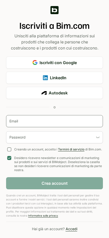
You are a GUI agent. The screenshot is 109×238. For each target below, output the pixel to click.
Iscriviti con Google (58, 62)
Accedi (71, 229)
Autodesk (58, 92)
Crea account (55, 183)
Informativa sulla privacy (43, 215)
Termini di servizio (71, 149)
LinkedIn (58, 77)
